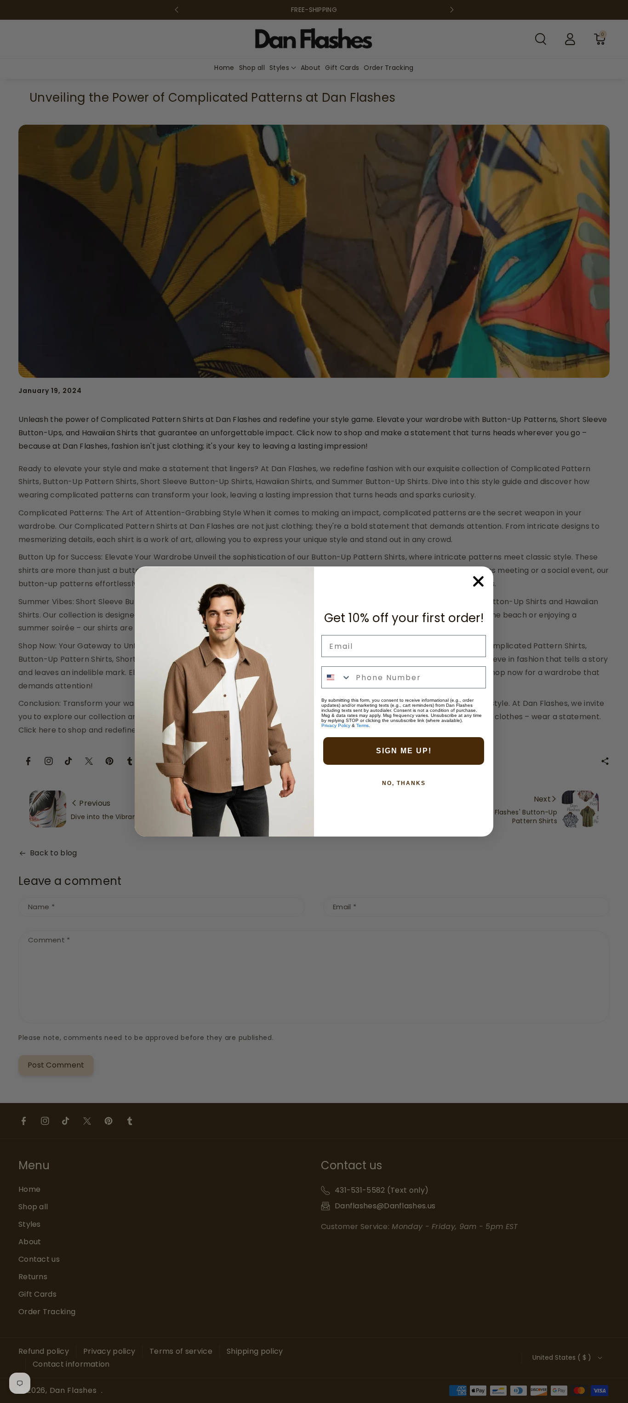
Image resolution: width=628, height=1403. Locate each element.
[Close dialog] (478, 581)
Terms (362, 725)
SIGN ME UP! (404, 751)
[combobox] (336, 677)
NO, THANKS (404, 783)
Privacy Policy (335, 725)
